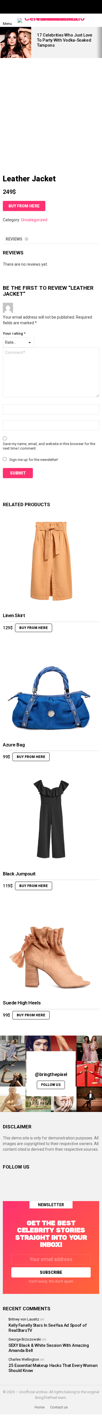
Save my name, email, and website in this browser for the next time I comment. (49, 446)
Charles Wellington (23, 1359)
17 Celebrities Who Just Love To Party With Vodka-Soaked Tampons (64, 40)
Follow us (51, 1085)
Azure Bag (14, 745)
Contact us (59, 1407)
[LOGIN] (95, 20)
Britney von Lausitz (23, 1319)
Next (99, 42)
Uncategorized (34, 220)
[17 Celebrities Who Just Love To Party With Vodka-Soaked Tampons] (15, 42)
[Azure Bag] (51, 690)
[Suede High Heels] (51, 948)
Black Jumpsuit (19, 874)
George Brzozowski (24, 1339)
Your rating (14, 333)
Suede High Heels (22, 1003)
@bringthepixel (51, 1074)
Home (39, 1407)
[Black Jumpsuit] (51, 819)
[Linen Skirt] (51, 561)
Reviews (16, 239)
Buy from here (24, 206)
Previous (3, 42)
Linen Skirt (14, 615)
